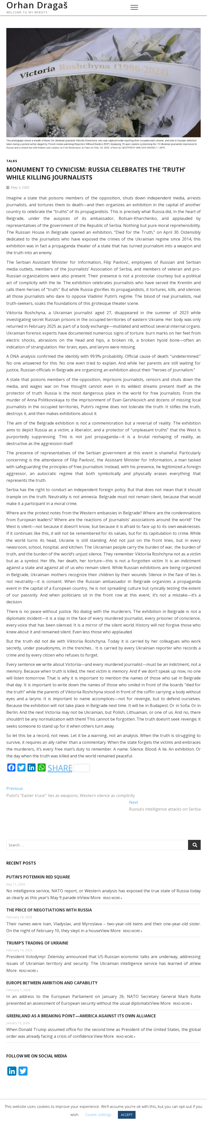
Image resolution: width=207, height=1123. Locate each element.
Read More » (112, 898)
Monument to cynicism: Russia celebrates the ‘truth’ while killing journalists (95, 173)
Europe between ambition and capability (51, 983)
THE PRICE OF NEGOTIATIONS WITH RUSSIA (49, 910)
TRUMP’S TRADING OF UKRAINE (37, 943)
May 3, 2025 (19, 187)
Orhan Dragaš (37, 5)
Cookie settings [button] (98, 1114)
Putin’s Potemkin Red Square (38, 877)
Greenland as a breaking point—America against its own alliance (81, 1016)
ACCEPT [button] (127, 1114)
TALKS (11, 161)
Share (60, 768)
